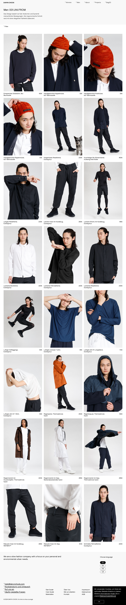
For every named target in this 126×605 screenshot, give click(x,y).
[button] (99, 601)
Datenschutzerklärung (108, 596)
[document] (63, 302)
